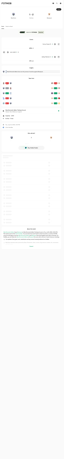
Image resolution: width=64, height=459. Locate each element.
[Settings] (60, 3)
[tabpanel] (31, 128)
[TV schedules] (53, 3)
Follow (58, 9)
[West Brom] (11, 138)
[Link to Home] (6, 3)
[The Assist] (31, 32)
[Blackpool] (51, 138)
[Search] (57, 3)
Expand (31, 246)
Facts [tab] (2, 26)
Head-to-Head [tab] (9, 26)
